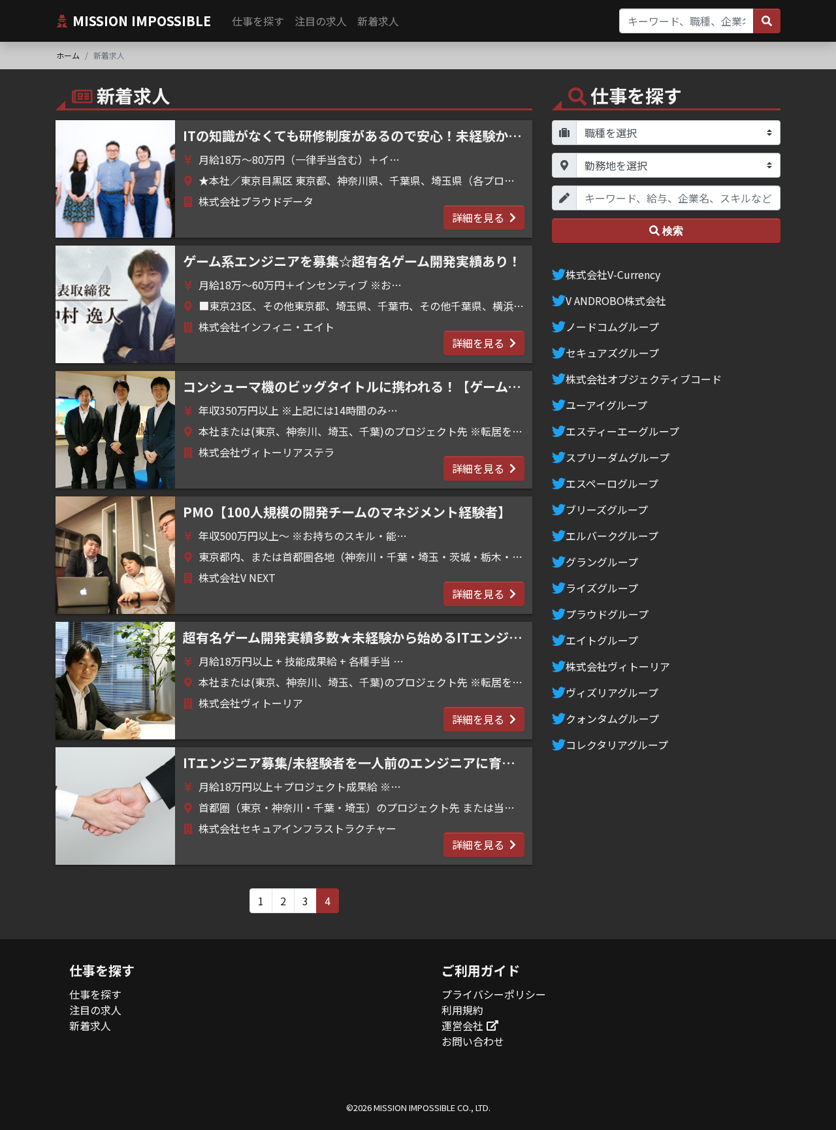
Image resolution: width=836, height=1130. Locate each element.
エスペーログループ (612, 483)
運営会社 (462, 1025)
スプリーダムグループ (617, 457)
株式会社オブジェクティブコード (644, 379)
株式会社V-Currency (613, 274)
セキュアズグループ (612, 353)
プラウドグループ (607, 614)
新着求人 (378, 21)
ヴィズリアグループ (612, 692)
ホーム (68, 55)
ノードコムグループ (612, 326)
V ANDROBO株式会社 (616, 300)
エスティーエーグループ (622, 431)
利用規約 (462, 1010)
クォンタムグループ (612, 718)
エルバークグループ (612, 535)
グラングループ (602, 562)
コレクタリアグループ (617, 744)
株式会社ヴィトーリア (618, 666)
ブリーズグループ (607, 509)
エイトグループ (602, 640)
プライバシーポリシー (494, 994)
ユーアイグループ (606, 405)
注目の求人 (321, 21)
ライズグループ (602, 588)
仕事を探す (258, 21)
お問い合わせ (473, 1041)
